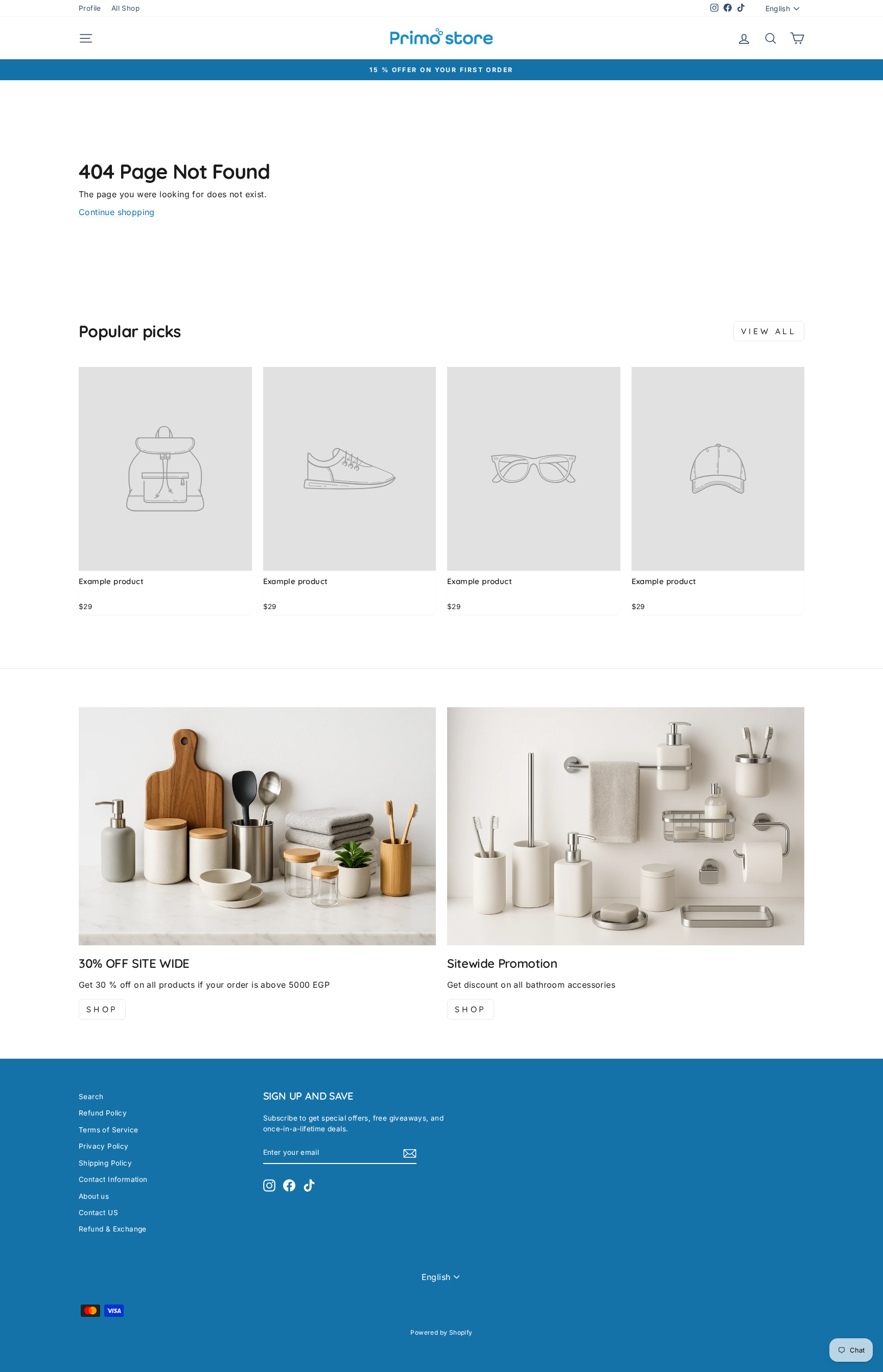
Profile (90, 8)
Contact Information (113, 1179)
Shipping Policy (105, 1163)
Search (91, 1096)
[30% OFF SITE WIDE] (257, 826)
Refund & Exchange (113, 1229)
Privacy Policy (104, 1146)
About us (94, 1196)
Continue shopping (117, 212)
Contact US (98, 1212)
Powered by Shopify (441, 1332)
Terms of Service (108, 1130)
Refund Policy (103, 1113)
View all (769, 331)
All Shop (125, 8)
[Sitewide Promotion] (625, 826)
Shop (102, 1009)
